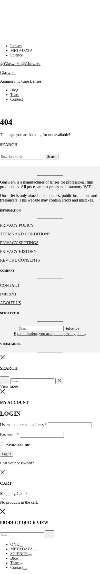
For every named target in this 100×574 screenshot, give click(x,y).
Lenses (16, 46)
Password (9, 434)
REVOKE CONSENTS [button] (20, 260)
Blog (14, 90)
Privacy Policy (17, 225)
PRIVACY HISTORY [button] (18, 251)
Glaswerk (8, 72)
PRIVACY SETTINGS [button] (19, 243)
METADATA (21, 50)
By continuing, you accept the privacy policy (50, 333)
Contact (16, 99)
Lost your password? (17, 463)
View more (9, 386)
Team (14, 94)
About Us (10, 303)
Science (16, 55)
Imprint (8, 294)
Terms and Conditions (25, 234)
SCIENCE (19, 553)
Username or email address (23, 425)
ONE (14, 544)
